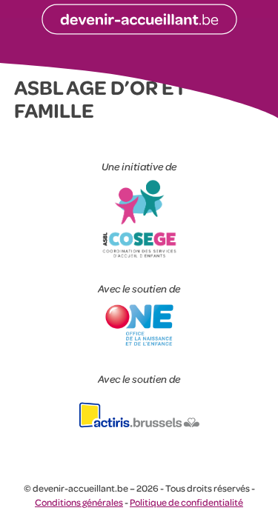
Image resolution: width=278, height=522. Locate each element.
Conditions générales (79, 502)
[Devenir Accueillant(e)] (139, 20)
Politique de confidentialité (186, 502)
